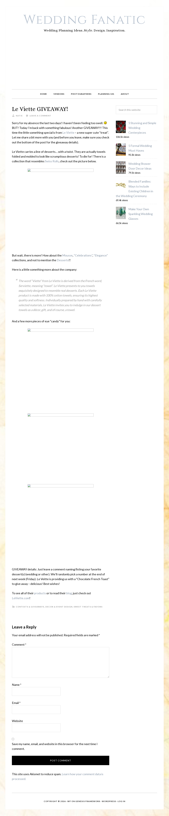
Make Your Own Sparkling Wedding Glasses (140, 214)
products (40, 593)
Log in (121, 801)
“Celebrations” (83, 255)
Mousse (67, 255)
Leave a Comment (40, 115)
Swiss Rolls (52, 161)
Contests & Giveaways (30, 606)
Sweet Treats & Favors (88, 606)
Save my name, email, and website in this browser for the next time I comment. (55, 746)
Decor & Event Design (58, 606)
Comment (19, 644)
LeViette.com (20, 598)
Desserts (63, 260)
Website (17, 721)
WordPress (109, 801)
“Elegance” (101, 255)
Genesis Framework (87, 801)
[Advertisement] (84, 64)
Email (16, 703)
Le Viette (68, 132)
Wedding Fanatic (84, 20)
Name (16, 684)
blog (69, 593)
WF (69, 801)
